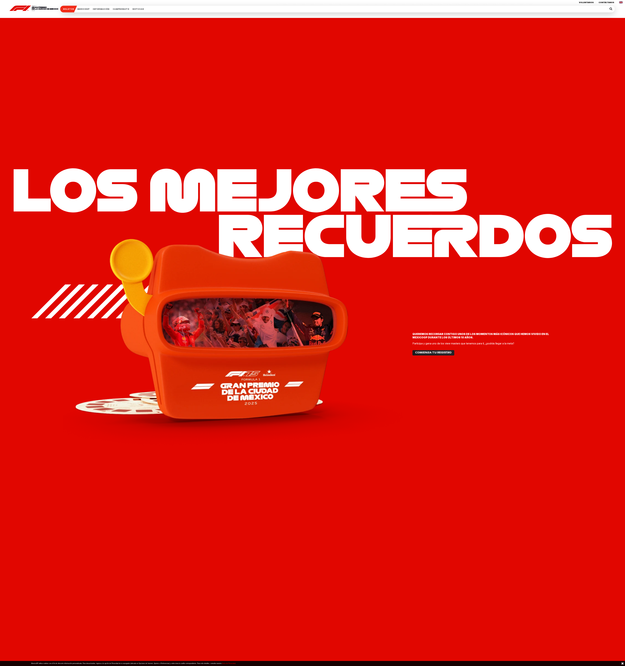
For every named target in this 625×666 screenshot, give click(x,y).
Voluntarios (586, 2)
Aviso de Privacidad (228, 663)
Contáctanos (606, 2)
